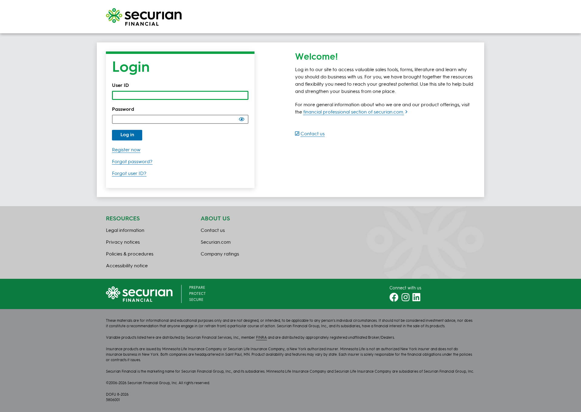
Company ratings (220, 254)
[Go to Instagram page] (405, 299)
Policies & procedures (129, 254)
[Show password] (241, 119)
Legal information (125, 230)
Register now (126, 150)
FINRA (261, 338)
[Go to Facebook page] (394, 299)
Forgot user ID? (129, 173)
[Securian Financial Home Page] (144, 17)
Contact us (213, 230)
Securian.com (216, 242)
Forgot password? (132, 162)
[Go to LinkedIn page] (416, 299)
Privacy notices (123, 242)
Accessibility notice (127, 266)
